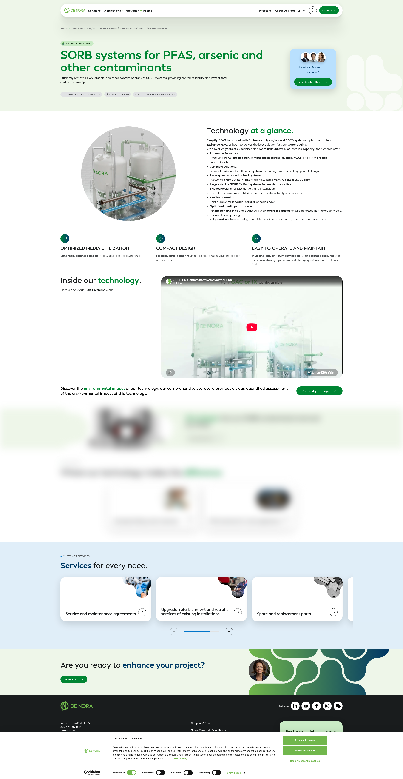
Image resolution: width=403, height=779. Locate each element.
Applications (112, 10)
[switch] (160, 772)
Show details (234, 772)
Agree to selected (305, 750)
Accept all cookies (305, 740)
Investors (264, 10)
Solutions (94, 10)
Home (64, 28)
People (147, 10)
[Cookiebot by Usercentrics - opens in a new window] (92, 772)
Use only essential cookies (305, 760)
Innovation (132, 10)
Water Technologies (84, 28)
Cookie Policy (179, 758)
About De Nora (285, 10)
